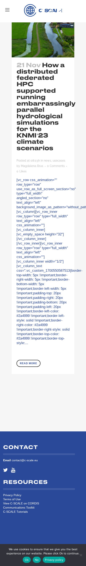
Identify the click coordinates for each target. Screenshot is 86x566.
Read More (28, 363)
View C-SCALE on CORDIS (21, 503)
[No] (81, 555)
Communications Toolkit (18, 507)
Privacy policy (54, 559)
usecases (59, 160)
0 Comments (56, 166)
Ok (27, 559)
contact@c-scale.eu (25, 460)
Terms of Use (12, 499)
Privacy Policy (12, 495)
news (47, 160)
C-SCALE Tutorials (15, 511)
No (37, 559)
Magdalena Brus (32, 166)
